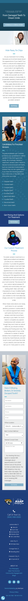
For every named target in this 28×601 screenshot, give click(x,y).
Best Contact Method (11, 431)
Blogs (14, 575)
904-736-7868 (10, 595)
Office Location (9, 423)
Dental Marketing (10, 588)
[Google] (9, 581)
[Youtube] (14, 581)
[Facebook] (18, 581)
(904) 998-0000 (14, 517)
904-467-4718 (18, 595)
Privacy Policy (14, 592)
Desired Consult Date (11, 440)
